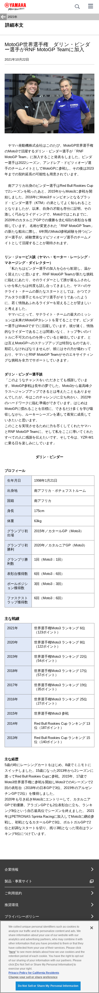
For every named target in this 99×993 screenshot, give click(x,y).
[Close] (92, 928)
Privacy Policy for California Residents (34, 972)
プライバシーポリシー (22, 916)
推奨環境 (11, 905)
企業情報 (11, 869)
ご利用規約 (13, 893)
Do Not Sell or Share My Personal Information (48, 985)
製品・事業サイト (18, 881)
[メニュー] (91, 6)
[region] (49, 956)
